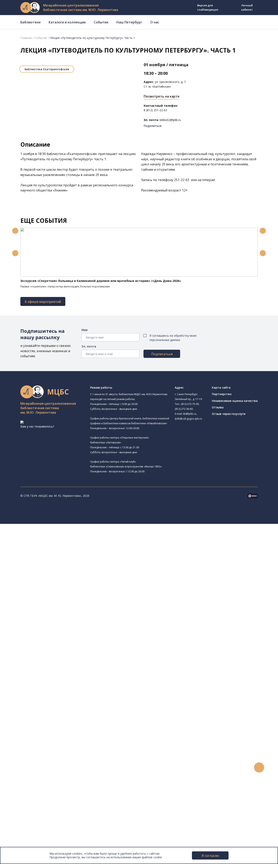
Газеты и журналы (32, 676)
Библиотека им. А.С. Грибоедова (51, 559)
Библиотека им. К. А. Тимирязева (46, 540)
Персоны (19, 776)
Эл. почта (88, 346)
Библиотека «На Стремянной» (50, 549)
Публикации (21, 808)
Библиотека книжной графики (44, 625)
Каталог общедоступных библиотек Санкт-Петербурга (58, 653)
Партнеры (20, 836)
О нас (154, 22)
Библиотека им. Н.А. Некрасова (45, 574)
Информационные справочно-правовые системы (54, 685)
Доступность (22, 827)
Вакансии (19, 831)
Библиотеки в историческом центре (51, 799)
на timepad (206, 180)
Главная (26, 38)
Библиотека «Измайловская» (49, 564)
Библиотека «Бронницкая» (42, 588)
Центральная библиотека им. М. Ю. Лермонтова (57, 535)
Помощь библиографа (35, 731)
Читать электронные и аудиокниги (43, 744)
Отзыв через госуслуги (228, 414)
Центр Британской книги (41, 630)
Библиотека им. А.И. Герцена (44, 579)
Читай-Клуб (32, 601)
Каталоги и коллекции (67, 22)
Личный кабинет (247, 7)
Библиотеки (30, 22)
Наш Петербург (129, 22)
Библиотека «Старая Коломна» (51, 569)
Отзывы (218, 407)
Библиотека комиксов (44, 634)
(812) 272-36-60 (184, 409)
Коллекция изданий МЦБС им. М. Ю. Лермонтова (60, 699)
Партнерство (222, 394)
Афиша (18, 772)
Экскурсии (20, 804)
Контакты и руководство (30, 822)
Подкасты (20, 790)
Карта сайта (221, 387)
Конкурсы (19, 763)
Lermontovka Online (26, 781)
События (101, 22)
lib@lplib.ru (189, 414)
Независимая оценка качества (235, 401)
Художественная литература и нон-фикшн (49, 667)
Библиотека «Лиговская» (46, 554)
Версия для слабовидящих (207, 7)
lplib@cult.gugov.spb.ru (188, 418)
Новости (19, 758)
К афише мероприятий (43, 301)
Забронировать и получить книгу (43, 735)
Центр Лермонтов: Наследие (49, 606)
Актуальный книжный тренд (39, 749)
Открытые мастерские (39, 616)
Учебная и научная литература (41, 672)
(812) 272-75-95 (190, 404)
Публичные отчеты (26, 845)
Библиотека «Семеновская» (43, 583)
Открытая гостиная (43, 611)
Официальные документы (31, 840)
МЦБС (17, 817)
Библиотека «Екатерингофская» (46, 544)
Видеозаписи (22, 786)
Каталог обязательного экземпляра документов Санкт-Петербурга (67, 658)
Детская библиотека (38, 592)
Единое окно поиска (33, 649)
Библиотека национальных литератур (50, 621)
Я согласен (210, 855)
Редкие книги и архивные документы (45, 681)
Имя (84, 330)
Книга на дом (29, 740)
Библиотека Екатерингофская (47, 69)
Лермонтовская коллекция (44, 694)
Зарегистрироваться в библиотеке (44, 726)
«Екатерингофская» (81, 154)
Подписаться (162, 354)
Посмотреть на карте (161, 96)
